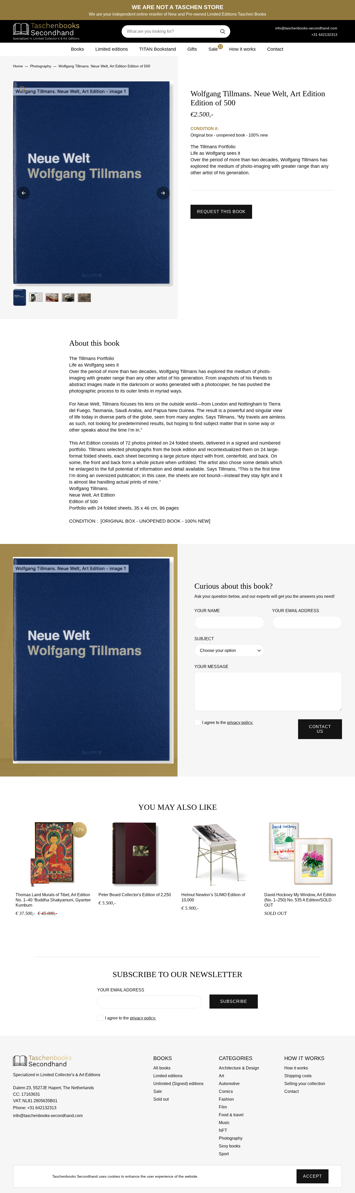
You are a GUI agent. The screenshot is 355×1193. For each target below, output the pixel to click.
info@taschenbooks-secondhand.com (306, 28)
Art (221, 1076)
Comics (226, 1091)
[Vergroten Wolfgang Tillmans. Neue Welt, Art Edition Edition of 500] (93, 183)
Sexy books (229, 1146)
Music (224, 1122)
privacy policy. (240, 722)
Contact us (320, 729)
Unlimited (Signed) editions (178, 1083)
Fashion (226, 1099)
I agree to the (227, 722)
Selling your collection (304, 1083)
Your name (207, 610)
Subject (204, 639)
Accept (312, 1176)
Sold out (161, 1099)
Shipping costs (298, 1076)
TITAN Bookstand (157, 49)
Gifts (192, 49)
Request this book (221, 211)
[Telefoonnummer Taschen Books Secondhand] (267, 28)
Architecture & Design (239, 1068)
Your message (211, 666)
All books (161, 1068)
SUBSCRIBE (233, 1001)
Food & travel (231, 1115)
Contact (275, 49)
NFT (223, 1130)
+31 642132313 (324, 35)
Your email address (295, 610)
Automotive (229, 1083)
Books (77, 49)
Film (223, 1107)
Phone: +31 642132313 (34, 1108)
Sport (224, 1154)
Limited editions (111, 49)
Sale (215, 48)
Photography (230, 1138)
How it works (242, 49)
